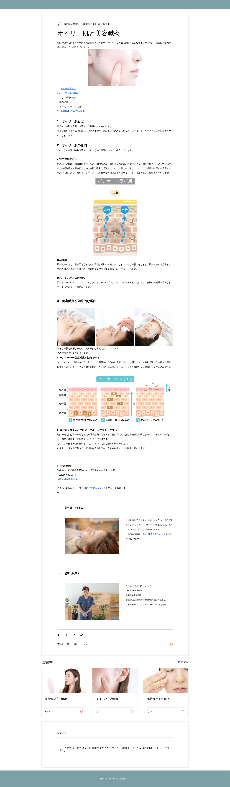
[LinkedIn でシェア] (73, 634)
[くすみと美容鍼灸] (115, 680)
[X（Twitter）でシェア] (66, 634)
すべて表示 (183, 662)
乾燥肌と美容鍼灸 (56, 698)
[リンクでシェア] (81, 634)
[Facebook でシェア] (58, 634)
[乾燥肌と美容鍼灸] (64, 680)
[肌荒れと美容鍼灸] (165, 680)
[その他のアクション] (171, 24)
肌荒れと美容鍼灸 (158, 698)
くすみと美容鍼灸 (107, 698)
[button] (115, 508)
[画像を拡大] (76, 327)
